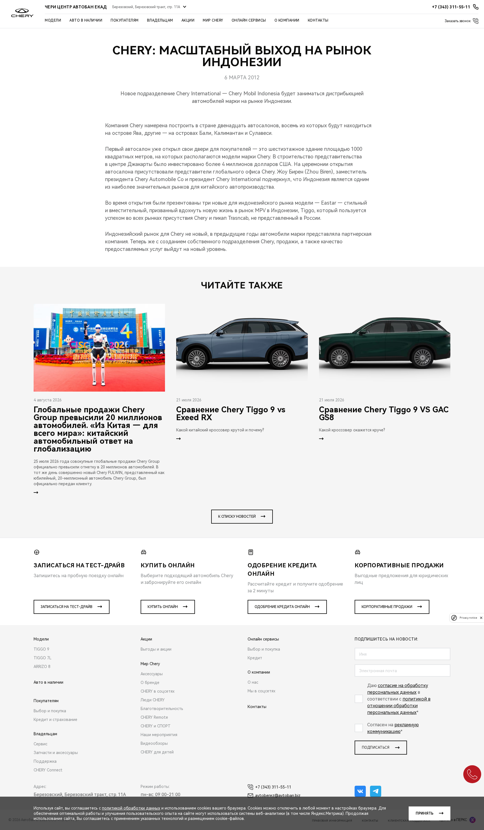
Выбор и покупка (50, 711)
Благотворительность (162, 708)
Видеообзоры (154, 743)
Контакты (318, 20)
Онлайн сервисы (249, 20)
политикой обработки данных (131, 808)
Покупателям (125, 20)
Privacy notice (468, 617)
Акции (188, 20)
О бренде (150, 682)
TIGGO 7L (43, 658)
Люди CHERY (153, 700)
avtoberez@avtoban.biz (278, 795)
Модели (53, 20)
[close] (481, 618)
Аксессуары (152, 674)
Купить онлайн (163, 607)
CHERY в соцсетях (157, 691)
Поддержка (45, 761)
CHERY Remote (154, 717)
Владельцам (160, 20)
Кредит (255, 658)
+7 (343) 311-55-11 (273, 787)
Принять (424, 813)
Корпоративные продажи (387, 607)
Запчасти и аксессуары (56, 752)
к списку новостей (237, 517)
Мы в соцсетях (261, 691)
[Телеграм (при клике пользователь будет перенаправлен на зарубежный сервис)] (375, 791)
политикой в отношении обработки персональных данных (399, 705)
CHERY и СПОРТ (156, 726)
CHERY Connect (48, 770)
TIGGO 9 (41, 649)
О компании (286, 20)
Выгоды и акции (156, 649)
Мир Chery (213, 20)
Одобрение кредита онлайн (282, 607)
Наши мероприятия (159, 734)
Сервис (40, 744)
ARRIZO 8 (42, 666)
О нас (253, 682)
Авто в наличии (85, 20)
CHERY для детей (157, 752)
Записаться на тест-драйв (66, 607)
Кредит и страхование (55, 719)
